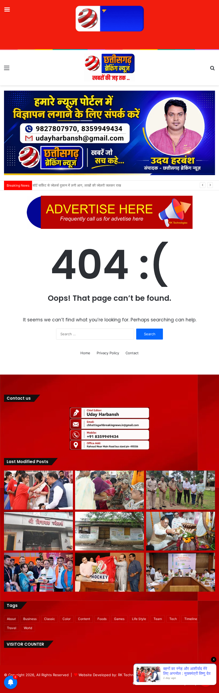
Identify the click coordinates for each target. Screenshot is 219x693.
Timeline (190, 619)
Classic (49, 619)
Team (158, 619)
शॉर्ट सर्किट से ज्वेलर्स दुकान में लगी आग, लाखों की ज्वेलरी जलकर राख (79, 185)
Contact (132, 353)
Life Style (139, 619)
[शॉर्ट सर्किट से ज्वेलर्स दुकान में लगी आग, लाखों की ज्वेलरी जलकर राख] (38, 531)
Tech (173, 619)
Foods (102, 619)
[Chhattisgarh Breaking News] (109, 68)
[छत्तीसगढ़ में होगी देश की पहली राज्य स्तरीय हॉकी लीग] (109, 572)
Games (119, 619)
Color (66, 619)
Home (85, 353)
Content (84, 619)
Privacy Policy (108, 353)
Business (30, 619)
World (28, 628)
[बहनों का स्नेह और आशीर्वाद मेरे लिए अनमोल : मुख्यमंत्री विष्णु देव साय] (38, 490)
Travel (11, 628)
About (11, 619)
